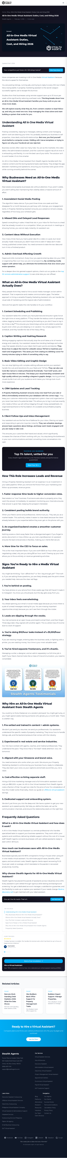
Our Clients (47, 1099)
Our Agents (47, 1096)
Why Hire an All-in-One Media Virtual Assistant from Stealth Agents (25, 925)
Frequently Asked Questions (14, 928)
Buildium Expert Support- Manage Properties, (55, 996)
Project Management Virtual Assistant (46, 1074)
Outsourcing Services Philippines (12, 1118)
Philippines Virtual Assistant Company (13, 1107)
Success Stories (49, 1102)
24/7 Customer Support (42, 1088)
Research (38, 1105)
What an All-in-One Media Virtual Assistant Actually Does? (23, 917)
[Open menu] (63, 2)
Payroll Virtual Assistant (42, 1085)
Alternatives (38, 1102)
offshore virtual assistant (54, 790)
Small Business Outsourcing (10, 1125)
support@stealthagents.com (11, 1069)
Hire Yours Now (55, 70)
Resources (38, 1107)
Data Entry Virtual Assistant (43, 1071)
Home (4, 12)
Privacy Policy (48, 1110)
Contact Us (47, 1113)
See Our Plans (33, 1039)
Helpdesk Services (7, 1114)
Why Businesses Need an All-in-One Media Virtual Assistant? (23, 915)
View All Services (40, 1060)
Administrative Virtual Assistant (44, 1067)
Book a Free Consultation (32, 961)
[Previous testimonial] (59, 952)
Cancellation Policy (50, 1107)
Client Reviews (39, 1115)
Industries (38, 1110)
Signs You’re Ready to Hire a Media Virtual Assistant (21, 923)
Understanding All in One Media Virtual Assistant (20, 912)
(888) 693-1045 (6, 1066)
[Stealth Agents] (6, 2)
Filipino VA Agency (7, 1121)
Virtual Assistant (48, 77)
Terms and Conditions (50, 1105)
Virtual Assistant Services (42, 1057)
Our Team (38, 1113)
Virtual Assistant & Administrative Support (14, 1111)
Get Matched (56, 899)
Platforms (38, 1099)
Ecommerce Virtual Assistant (44, 1081)
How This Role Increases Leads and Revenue (19, 920)
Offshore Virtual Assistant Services (12, 1100)
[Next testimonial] (62, 952)
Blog (8, 12)
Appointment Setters (41, 1078)
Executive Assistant (41, 1064)
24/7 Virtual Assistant (8, 1128)
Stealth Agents (10, 1053)
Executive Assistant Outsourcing (12, 1097)
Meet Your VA (33, 465)
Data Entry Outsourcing (9, 1104)
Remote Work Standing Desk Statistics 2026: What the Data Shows (10, 999)
